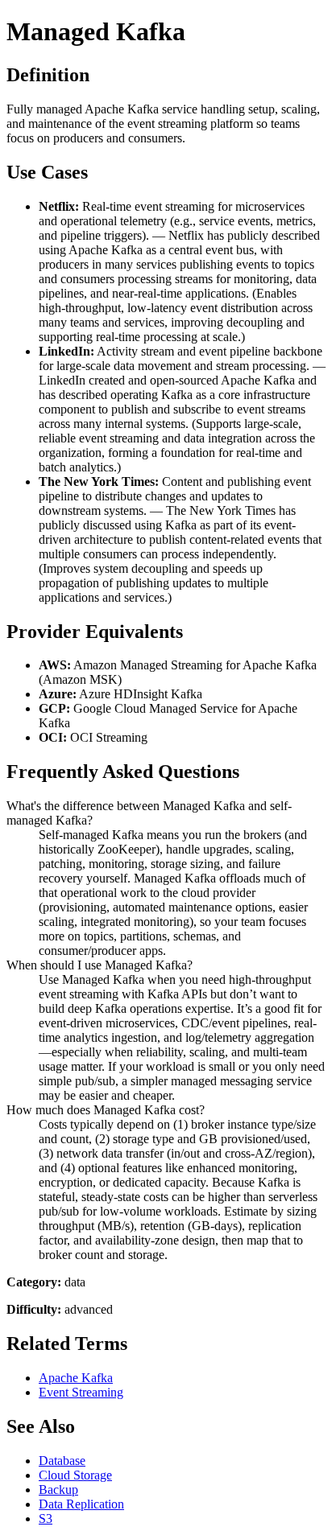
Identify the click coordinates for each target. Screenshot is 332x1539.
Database (62, 1460)
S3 (45, 1518)
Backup (58, 1489)
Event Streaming (81, 1392)
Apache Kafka (76, 1378)
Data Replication (81, 1504)
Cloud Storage (75, 1475)
